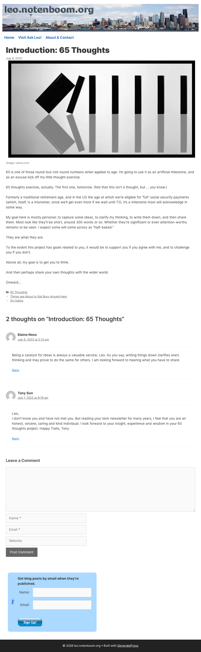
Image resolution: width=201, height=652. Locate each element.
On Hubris (16, 300)
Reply (15, 370)
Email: (25, 605)
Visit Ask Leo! (30, 38)
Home (9, 38)
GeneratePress (127, 645)
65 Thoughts (18, 292)
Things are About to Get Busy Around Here (38, 296)
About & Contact (60, 38)
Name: (24, 592)
